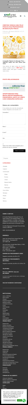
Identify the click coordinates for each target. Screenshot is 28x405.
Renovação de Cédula (7, 333)
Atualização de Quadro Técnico (9, 363)
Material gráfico (8, 182)
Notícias (6, 185)
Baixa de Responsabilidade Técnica (10, 345)
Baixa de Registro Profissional (9, 331)
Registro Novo (6, 323)
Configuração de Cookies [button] (9, 400)
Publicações (7, 187)
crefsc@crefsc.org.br (15, 7)
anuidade (5, 166)
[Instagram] (15, 10)
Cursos (4, 305)
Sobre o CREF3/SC (7, 296)
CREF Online (19, 67)
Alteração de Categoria (7, 334)
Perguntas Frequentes (7, 300)
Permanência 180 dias (7, 339)
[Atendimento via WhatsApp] (24, 400)
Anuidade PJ (5, 359)
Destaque (5, 193)
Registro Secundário (7, 325)
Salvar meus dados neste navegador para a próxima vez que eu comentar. (13, 146)
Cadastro (5, 169)
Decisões (5, 388)
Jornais (6, 179)
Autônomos (5, 337)
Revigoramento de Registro (8, 360)
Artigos (6, 174)
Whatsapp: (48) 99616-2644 (15, 4)
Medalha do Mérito (7, 302)
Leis (3, 387)
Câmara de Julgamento (8, 378)
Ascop (4, 316)
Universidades (6, 318)
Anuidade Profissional (7, 329)
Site (4, 138)
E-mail (4, 132)
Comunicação (6, 171)
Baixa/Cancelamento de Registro (10, 354)
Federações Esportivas (7, 319)
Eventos (6, 177)
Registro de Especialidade (8, 326)
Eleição (4, 195)
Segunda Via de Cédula (8, 336)
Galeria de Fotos (6, 314)
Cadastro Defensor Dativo (8, 381)
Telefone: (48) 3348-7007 (14, 1)
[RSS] (17, 10)
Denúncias (5, 367)
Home (4, 198)
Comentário (6, 112)
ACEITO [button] (19, 400)
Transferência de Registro (8, 328)
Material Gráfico (6, 313)
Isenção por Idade (6, 340)
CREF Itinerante (6, 307)
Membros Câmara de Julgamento (10, 379)
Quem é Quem (6, 297)
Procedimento (6, 371)
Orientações (5, 369)
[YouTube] (13, 10)
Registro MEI (5, 351)
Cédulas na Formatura (7, 344)
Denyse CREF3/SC (15, 31)
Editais (4, 385)
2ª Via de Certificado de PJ (8, 355)
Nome (4, 126)
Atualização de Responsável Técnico (10, 362)
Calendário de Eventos (7, 303)
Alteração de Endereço (7, 342)
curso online (6, 190)
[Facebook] (11, 10)
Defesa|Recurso (6, 372)
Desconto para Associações (8, 357)
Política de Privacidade (9, 396)
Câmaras (5, 299)
